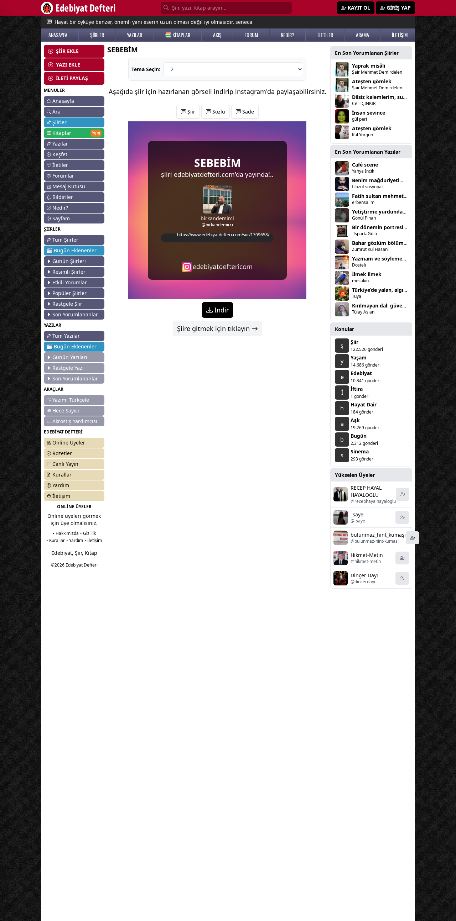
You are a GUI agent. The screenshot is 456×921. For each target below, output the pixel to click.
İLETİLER (325, 34)
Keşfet (59, 154)
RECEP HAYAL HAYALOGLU (366, 491)
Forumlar (63, 175)
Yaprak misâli (368, 65)
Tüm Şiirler (65, 239)
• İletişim (93, 540)
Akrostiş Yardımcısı (74, 421)
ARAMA (362, 34)
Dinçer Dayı (364, 575)
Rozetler (62, 453)
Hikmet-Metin (367, 555)
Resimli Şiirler (69, 271)
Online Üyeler (68, 442)
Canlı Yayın (65, 463)
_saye (357, 514)
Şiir (190, 111)
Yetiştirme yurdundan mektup (389, 211)
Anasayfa (63, 101)
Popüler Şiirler (69, 293)
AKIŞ (217, 34)
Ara (56, 111)
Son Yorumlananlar (75, 314)
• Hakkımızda (66, 533)
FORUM (251, 34)
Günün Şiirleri (69, 261)
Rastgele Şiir (67, 303)
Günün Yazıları (69, 357)
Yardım (60, 485)
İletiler (60, 165)
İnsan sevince (368, 112)
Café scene (365, 164)
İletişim (61, 496)
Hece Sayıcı (65, 410)
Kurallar (62, 474)
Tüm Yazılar (66, 335)
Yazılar (60, 143)
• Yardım (74, 540)
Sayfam (61, 218)
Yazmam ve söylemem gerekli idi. (393, 258)
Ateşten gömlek (372, 81)
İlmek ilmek (367, 274)
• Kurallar (55, 540)
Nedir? (60, 207)
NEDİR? (287, 34)
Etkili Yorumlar (69, 282)
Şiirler (59, 122)
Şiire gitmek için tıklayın (214, 328)
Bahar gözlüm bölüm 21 (381, 243)
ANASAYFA (57, 34)
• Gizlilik (88, 533)
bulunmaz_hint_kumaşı (378, 534)
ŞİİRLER (97, 34)
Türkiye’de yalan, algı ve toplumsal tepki (401, 289)
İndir (221, 310)
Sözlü (218, 111)
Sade (247, 111)
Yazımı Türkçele (70, 399)
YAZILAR (134, 34)
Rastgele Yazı (68, 367)
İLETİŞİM (400, 34)
